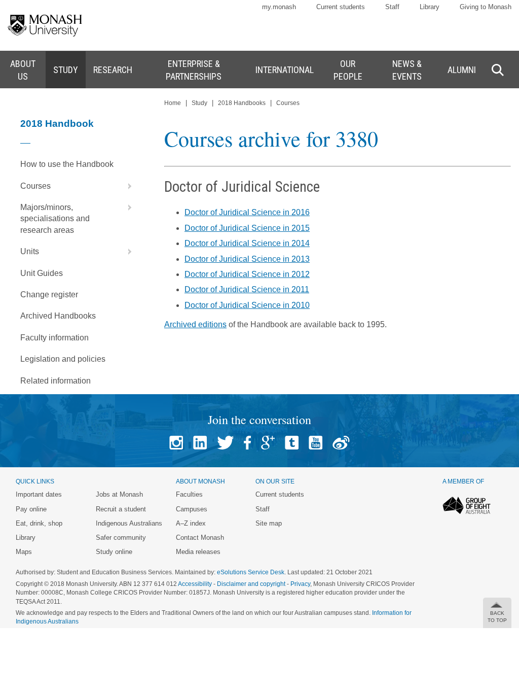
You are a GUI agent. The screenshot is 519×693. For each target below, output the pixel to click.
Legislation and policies (62, 359)
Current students (340, 7)
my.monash (279, 7)
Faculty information (54, 337)
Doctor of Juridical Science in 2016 (247, 212)
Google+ (268, 442)
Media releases (198, 552)
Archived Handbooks (58, 315)
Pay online (31, 509)
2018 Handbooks (242, 103)
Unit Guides (41, 273)
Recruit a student (121, 509)
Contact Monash (200, 537)
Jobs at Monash (119, 494)
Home (172, 103)
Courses (35, 186)
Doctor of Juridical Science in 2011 (246, 289)
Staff (392, 7)
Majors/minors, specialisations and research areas (55, 218)
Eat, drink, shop (39, 523)
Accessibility (195, 583)
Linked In (200, 442)
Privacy (300, 583)
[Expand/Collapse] (125, 186)
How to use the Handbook (67, 164)
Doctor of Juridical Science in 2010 (247, 305)
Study (199, 103)
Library (429, 7)
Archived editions (195, 324)
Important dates (39, 494)
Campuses (191, 509)
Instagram (176, 442)
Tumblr (292, 442)
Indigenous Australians (129, 523)
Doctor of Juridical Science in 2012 (247, 274)
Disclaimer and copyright (251, 583)
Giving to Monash (485, 7)
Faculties (189, 494)
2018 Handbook (57, 123)
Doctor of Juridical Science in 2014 (247, 243)
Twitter (225, 442)
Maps (24, 552)
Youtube (315, 442)
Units (29, 251)
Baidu (341, 442)
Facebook (247, 442)
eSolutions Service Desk (250, 572)
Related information (55, 380)
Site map (268, 523)
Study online (114, 552)
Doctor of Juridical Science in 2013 (247, 259)
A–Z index (191, 523)
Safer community (121, 537)
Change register (49, 294)
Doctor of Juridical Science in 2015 (247, 228)
